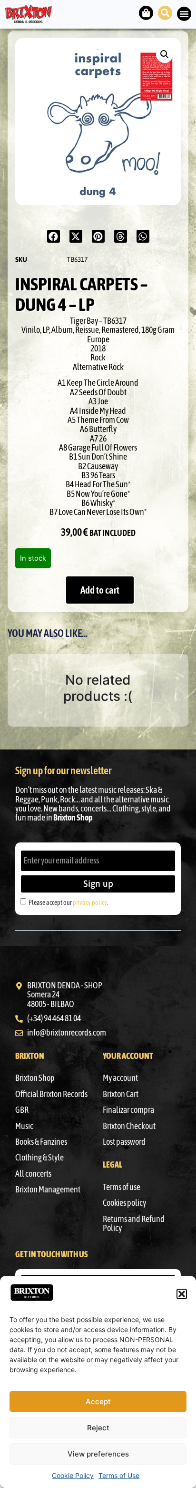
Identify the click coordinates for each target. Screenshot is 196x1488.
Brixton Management (47, 1189)
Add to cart (99, 590)
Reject (98, 1427)
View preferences (98, 1453)
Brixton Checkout (129, 1126)
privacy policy (90, 902)
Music (24, 1126)
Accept (98, 1401)
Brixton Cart (120, 1094)
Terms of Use (118, 1475)
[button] (181, 1294)
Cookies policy (124, 1203)
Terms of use (121, 1187)
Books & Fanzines (41, 1142)
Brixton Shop (35, 1078)
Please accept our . (68, 902)
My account (120, 1078)
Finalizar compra (128, 1110)
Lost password (124, 1142)
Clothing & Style (39, 1157)
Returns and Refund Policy (134, 1223)
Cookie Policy (73, 1475)
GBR (22, 1110)
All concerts (33, 1174)
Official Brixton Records (51, 1094)
